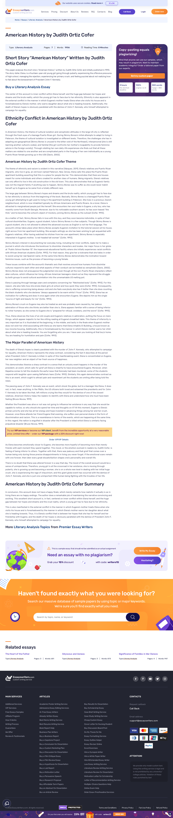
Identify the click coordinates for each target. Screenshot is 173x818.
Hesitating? (147, 560)
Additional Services (13, 704)
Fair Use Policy (145, 808)
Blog (110, 12)
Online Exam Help (91, 788)
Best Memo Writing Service (50, 720)
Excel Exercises (91, 748)
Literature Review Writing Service (98, 768)
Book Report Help (46, 728)
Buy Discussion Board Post (95, 728)
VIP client (46, 430)
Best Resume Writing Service (51, 724)
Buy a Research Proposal (50, 780)
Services (45, 12)
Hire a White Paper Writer (94, 756)
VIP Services (10, 708)
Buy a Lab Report (46, 768)
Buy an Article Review (48, 792)
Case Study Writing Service (95, 716)
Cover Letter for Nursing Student (98, 724)
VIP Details (63, 439)
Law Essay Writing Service (95, 764)
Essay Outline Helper (93, 740)
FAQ (93, 12)
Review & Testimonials (15, 736)
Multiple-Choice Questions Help (97, 784)
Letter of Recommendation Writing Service (102, 780)
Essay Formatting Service (95, 736)
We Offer (9, 732)
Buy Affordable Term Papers (51, 784)
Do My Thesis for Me (93, 732)
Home (17, 20)
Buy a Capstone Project (49, 740)
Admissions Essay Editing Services (54, 708)
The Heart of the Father (17, 654)
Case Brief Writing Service (95, 712)
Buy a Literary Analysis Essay (27, 87)
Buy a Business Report (49, 736)
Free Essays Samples (14, 712)
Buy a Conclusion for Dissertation (53, 744)
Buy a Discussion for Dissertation (53, 752)
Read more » (97, 3)
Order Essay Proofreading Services (99, 792)
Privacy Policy (128, 808)
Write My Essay (147, 550)
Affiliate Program (12, 716)
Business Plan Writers (48, 732)
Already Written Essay (48, 716)
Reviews (85, 12)
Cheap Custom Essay (93, 720)
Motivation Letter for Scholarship (98, 776)
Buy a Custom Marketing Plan (51, 748)
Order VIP (53, 439)
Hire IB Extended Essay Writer (96, 760)
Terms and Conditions (107, 808)
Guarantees (10, 728)
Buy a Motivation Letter (49, 772)
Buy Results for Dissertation (96, 704)
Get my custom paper (142, 76)
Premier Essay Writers (76, 527)
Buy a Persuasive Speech (50, 776)
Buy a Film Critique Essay (50, 756)
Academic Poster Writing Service (53, 704)
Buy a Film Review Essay (50, 760)
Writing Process (12, 724)
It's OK (112, 3)
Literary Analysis (36, 20)
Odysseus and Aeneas (73, 654)
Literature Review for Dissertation (98, 772)
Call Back (127, 12)
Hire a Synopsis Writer (93, 752)
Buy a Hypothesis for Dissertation (53, 764)
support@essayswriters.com (144, 720)
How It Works (10, 720)
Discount (64, 12)
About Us (75, 12)
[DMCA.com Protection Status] (70, 809)
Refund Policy (162, 808)
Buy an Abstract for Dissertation (53, 788)
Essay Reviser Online (93, 744)
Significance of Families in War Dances (138, 654)
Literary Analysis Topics (32, 527)
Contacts (101, 12)
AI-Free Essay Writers (48, 712)
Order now (159, 12)
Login (143, 12)
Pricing (54, 12)
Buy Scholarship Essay (94, 708)
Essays (24, 20)
